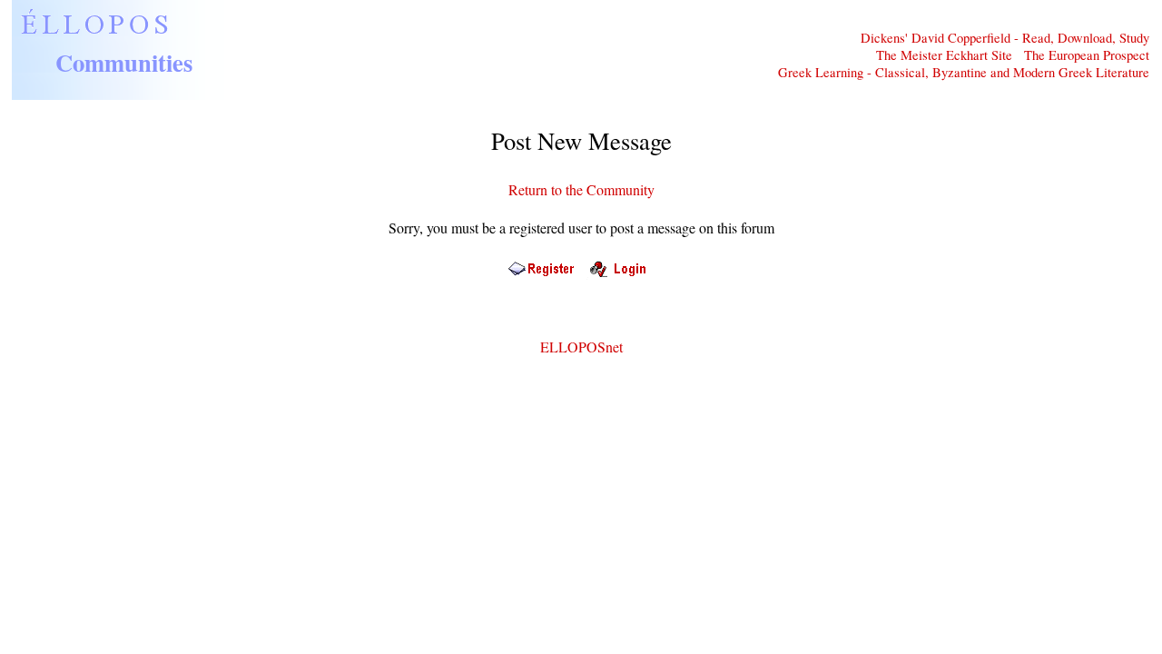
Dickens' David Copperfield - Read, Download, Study (1005, 37)
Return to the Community (581, 189)
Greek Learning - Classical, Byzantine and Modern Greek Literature (963, 72)
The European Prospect (1086, 55)
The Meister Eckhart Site (944, 55)
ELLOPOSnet (581, 346)
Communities (123, 62)
